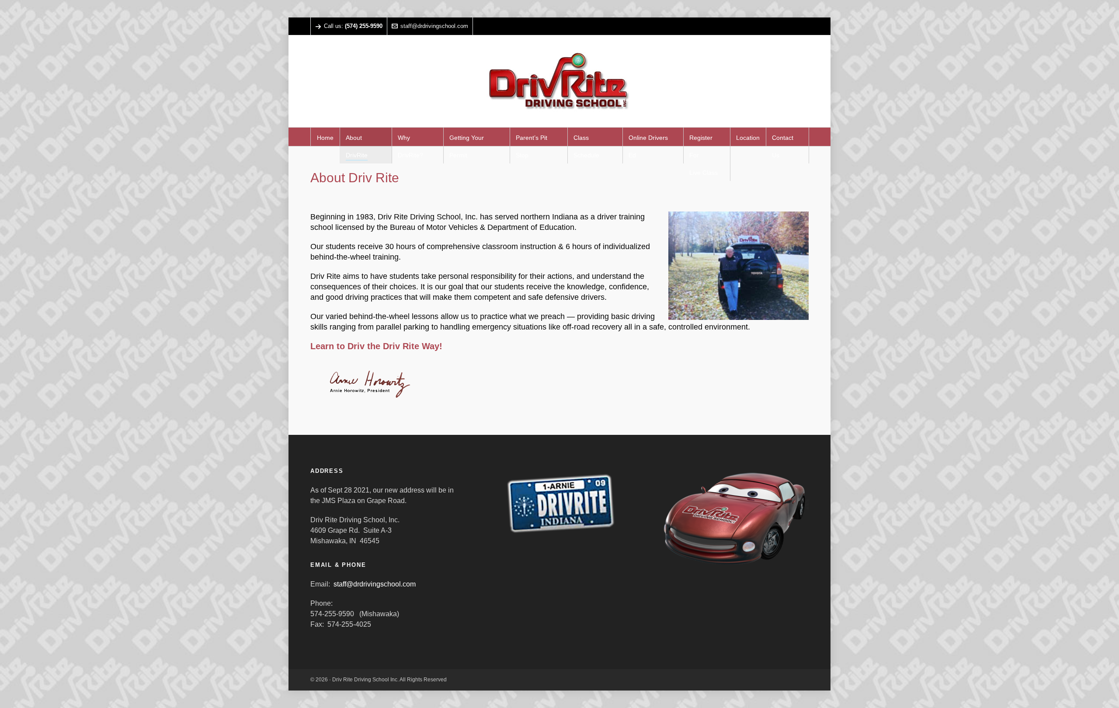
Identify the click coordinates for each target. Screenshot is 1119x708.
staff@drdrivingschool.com (434, 26)
